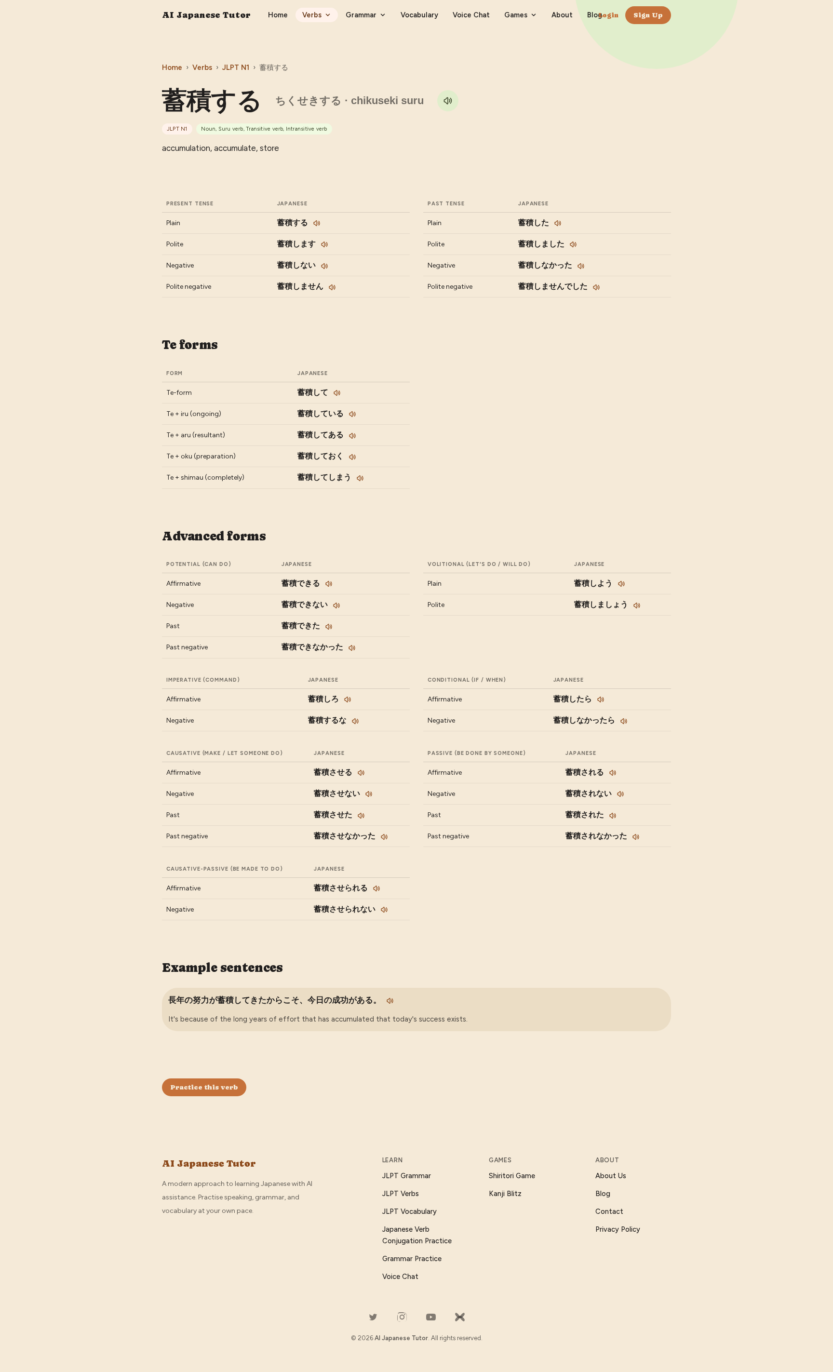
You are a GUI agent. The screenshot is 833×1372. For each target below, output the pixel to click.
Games (515, 15)
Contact (609, 1211)
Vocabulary (419, 15)
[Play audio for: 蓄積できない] (336, 605)
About (562, 15)
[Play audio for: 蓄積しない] (324, 266)
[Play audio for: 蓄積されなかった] (636, 837)
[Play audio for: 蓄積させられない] (384, 909)
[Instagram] (402, 1317)
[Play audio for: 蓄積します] (324, 244)
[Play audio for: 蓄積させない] (369, 794)
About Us (610, 1175)
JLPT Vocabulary (409, 1211)
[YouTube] (431, 1317)
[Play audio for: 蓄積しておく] (352, 457)
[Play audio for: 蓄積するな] (355, 721)
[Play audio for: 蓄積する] (447, 100)
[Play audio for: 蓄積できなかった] (352, 648)
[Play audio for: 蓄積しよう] (621, 584)
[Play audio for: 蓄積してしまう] (360, 478)
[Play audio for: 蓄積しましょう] (637, 605)
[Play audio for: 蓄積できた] (329, 626)
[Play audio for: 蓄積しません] (332, 287)
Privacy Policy (617, 1229)
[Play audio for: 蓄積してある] (352, 436)
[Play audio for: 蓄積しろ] (347, 699)
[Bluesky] (460, 1317)
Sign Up (648, 15)
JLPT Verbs (400, 1193)
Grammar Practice (412, 1258)
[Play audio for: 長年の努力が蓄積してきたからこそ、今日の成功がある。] (390, 1001)
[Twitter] (373, 1317)
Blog (594, 15)
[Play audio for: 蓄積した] (558, 223)
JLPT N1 (235, 67)
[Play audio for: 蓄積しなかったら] (624, 721)
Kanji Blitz (505, 1193)
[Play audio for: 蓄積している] (352, 414)
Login (608, 15)
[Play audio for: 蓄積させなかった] (384, 837)
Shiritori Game (512, 1175)
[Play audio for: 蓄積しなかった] (581, 266)
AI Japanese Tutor (206, 15)
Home (278, 15)
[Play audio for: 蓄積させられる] (376, 888)
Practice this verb (204, 1087)
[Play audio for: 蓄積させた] (361, 815)
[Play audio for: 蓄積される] (612, 773)
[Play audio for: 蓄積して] (337, 393)
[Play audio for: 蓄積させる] (361, 773)
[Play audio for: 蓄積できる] (329, 584)
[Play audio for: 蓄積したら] (600, 699)
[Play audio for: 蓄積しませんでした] (596, 287)
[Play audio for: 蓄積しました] (573, 244)
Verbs (312, 15)
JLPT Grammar (406, 1175)
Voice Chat (471, 15)
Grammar (361, 15)
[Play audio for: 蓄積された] (612, 815)
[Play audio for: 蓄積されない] (620, 794)
